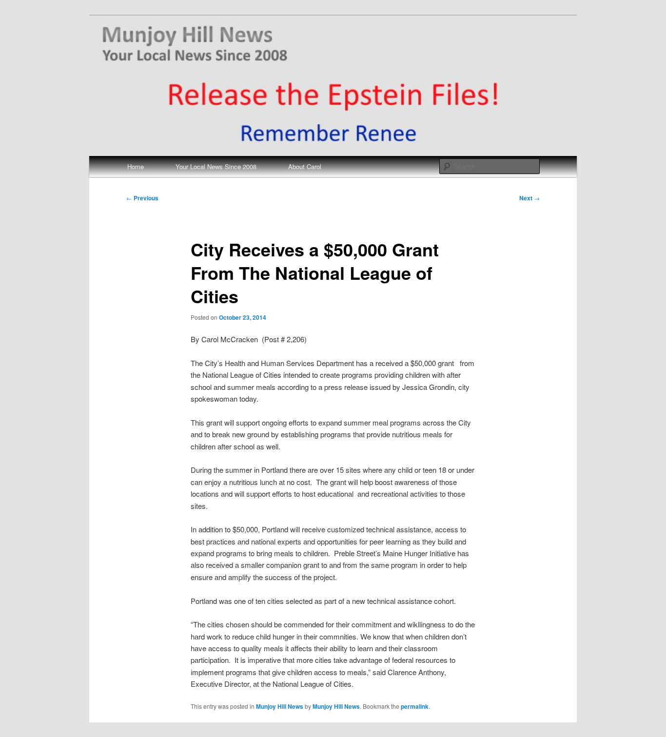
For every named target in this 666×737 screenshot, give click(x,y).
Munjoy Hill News (279, 706)
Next (529, 198)
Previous (142, 198)
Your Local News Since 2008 (216, 166)
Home (135, 166)
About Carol (304, 166)
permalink (415, 706)
